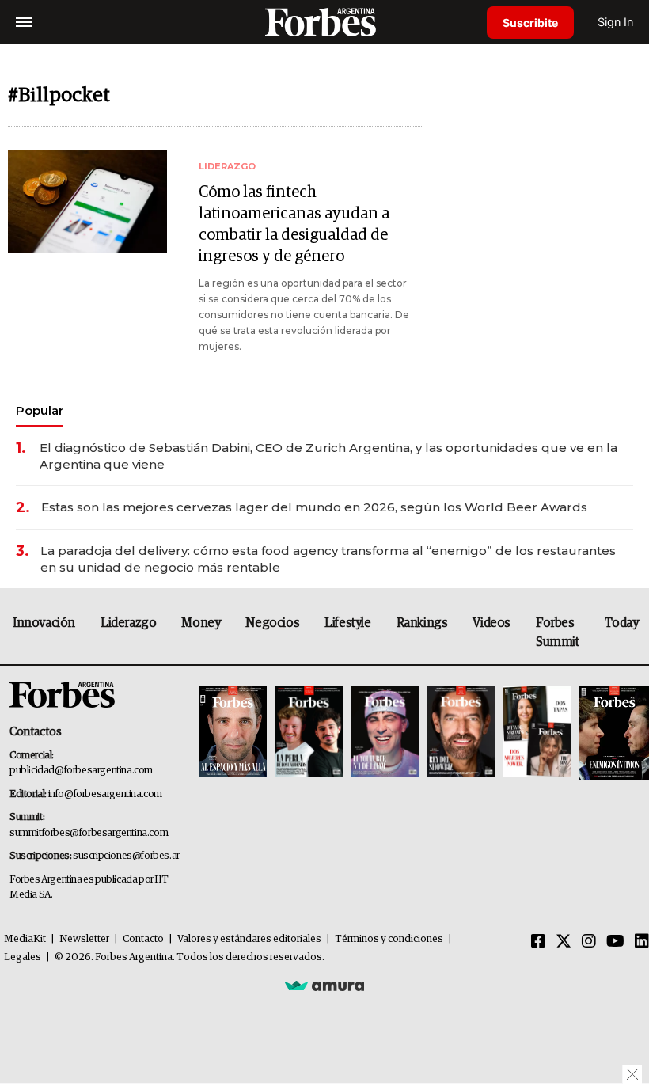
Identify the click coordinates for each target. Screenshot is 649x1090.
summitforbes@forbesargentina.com (88, 833)
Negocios (272, 623)
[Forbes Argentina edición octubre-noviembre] (537, 733)
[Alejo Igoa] (385, 733)
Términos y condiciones (389, 939)
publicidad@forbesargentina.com (81, 770)
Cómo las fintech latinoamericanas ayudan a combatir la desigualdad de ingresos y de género (294, 224)
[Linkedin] (642, 942)
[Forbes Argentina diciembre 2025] (461, 733)
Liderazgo (128, 623)
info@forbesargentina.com (105, 794)
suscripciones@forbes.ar (126, 856)
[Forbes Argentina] (324, 22)
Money (200, 623)
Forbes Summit (557, 632)
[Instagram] (589, 942)
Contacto (143, 939)
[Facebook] (538, 942)
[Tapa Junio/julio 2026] (233, 733)
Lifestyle (347, 623)
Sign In (615, 21)
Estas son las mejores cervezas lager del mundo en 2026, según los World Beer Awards (314, 507)
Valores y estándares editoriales (249, 939)
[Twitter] (563, 942)
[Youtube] (615, 942)
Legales (22, 957)
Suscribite (530, 22)
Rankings (422, 623)
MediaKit (25, 939)
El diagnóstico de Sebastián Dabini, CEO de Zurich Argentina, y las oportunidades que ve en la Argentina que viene (328, 456)
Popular (39, 410)
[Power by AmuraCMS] (324, 985)
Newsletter (84, 939)
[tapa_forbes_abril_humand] (309, 733)
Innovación (44, 623)
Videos (491, 623)
